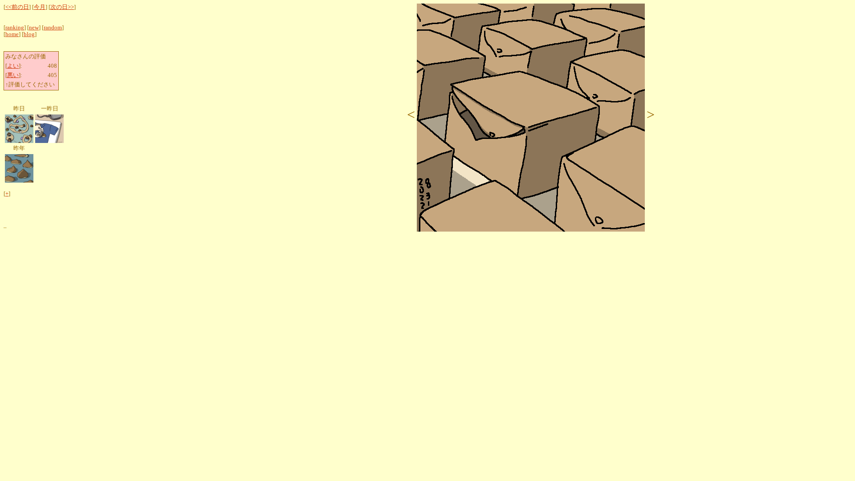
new (34, 27)
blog (29, 34)
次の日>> (62, 7)
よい (13, 66)
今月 (39, 7)
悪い (13, 75)
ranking (14, 27)
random (53, 27)
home (12, 34)
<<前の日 (17, 7)
